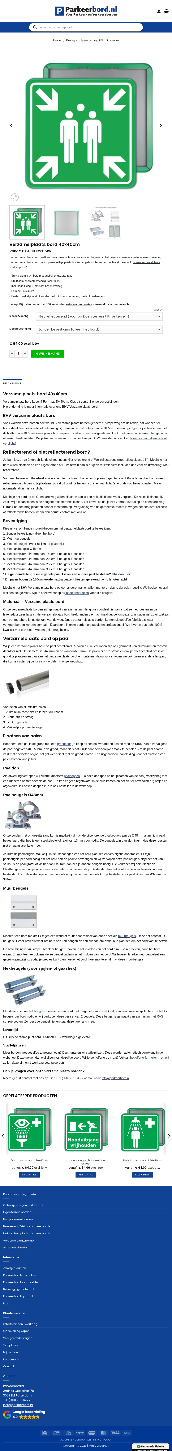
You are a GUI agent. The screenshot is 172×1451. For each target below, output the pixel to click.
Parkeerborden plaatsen (20, 1275)
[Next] (160, 125)
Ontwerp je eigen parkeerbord (24, 1205)
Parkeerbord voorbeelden (21, 1282)
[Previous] (11, 125)
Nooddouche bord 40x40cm (142, 1160)
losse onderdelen (77, 593)
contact (27, 1078)
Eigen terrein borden (17, 1212)
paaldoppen (72, 776)
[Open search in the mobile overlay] (86, 27)
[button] (5, 11)
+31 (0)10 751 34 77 (69, 1078)
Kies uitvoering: (19, 316)
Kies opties (29, 1174)
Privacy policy (102, 1439)
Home (56, 40)
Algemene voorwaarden (75, 1439)
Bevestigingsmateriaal (18, 1289)
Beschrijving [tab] (12, 383)
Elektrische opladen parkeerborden (27, 1233)
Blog (6, 1303)
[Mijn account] (159, 11)
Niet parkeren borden (18, 1219)
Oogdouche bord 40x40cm (29, 1160)
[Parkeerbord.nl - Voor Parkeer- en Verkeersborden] (86, 11)
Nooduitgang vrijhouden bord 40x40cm (86, 1162)
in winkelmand (47, 353)
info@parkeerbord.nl (115, 1078)
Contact (8, 1366)
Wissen (158, 309)
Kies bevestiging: (20, 329)
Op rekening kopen (16, 1331)
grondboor (64, 744)
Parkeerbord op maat (18, 1296)
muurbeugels (127, 936)
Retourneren (11, 1359)
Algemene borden (16, 1247)
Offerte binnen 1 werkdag (20, 1324)
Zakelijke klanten (14, 1268)
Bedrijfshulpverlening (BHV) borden (93, 40)
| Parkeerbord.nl (98, 1446)
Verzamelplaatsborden (19, 1241)
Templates (10, 1345)
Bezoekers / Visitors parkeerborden (27, 1226)
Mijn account (11, 1352)
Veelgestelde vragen (17, 1338)
